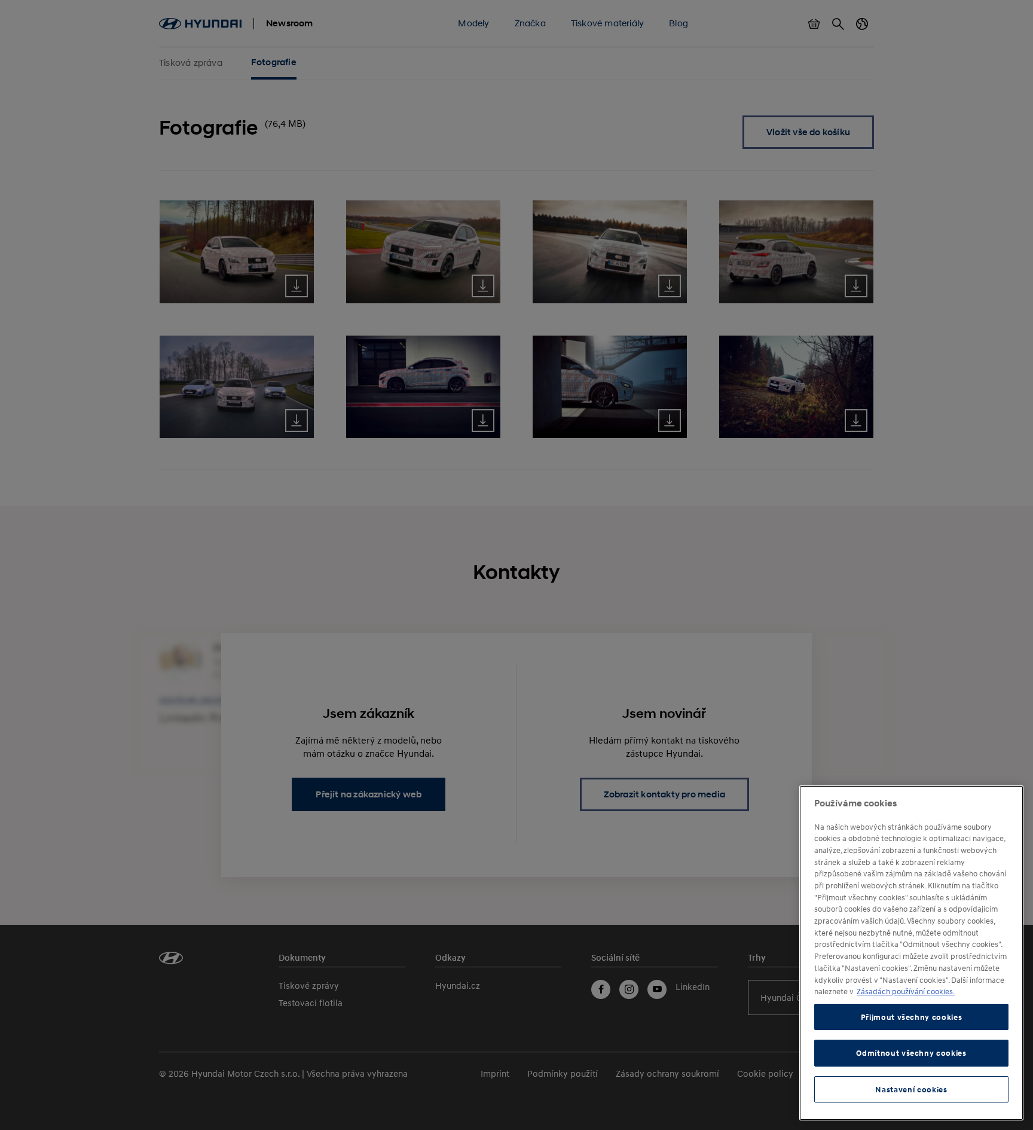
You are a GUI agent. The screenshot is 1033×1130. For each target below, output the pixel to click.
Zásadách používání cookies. (906, 991)
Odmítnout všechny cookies (911, 1053)
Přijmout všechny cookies (911, 1017)
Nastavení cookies (911, 1089)
